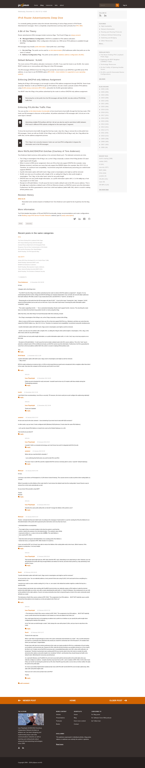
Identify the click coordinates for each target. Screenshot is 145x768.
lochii (20, 392)
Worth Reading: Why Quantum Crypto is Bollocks (31, 267)
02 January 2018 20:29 (43, 556)
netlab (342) (103, 161)
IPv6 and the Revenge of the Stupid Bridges (29, 249)
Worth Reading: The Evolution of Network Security (31, 271)
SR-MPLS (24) (104, 184)
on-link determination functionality (39, 111)
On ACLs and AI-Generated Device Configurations (112, 73)
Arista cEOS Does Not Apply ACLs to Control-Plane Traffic (33, 260)
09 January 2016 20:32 (43, 442)
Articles (58, 714)
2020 (105, 106)
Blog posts (97, 714)
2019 (105, 109)
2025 (105, 92)
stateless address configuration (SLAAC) (71, 54)
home (36, 5)
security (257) (104, 167)
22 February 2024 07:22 (43, 610)
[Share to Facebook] (84, 219)
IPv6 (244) (102, 173)
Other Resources (107, 40)
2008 (105, 141)
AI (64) (101, 164)
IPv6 (20, 223)
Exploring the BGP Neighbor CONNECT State (110, 60)
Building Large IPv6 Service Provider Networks (36, 215)
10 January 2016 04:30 (39, 451)
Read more (59, 744)
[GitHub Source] (89, 219)
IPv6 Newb (21, 355)
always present (75, 35)
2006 (104, 147)
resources (49, 5)
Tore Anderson (23, 282)
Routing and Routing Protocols (111, 32)
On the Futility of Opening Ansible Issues (112, 68)
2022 (105, 101)
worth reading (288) (106, 158)
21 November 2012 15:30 (31, 392)
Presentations (60, 718)
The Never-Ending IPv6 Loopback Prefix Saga (30, 240)
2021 (105, 103)
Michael (20, 470)
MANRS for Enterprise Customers (27, 264)
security (29, 223)
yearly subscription (67, 215)
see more (102, 79)
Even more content (80, 721)
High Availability (106, 26)
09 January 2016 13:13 (32, 417)
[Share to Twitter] (74, 219)
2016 (105, 118)
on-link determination (55, 50)
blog (42, 5)
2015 (105, 121)
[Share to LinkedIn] (79, 219)
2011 (104, 133)
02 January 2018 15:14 (32, 516)
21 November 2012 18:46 (44, 405)
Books (58, 724)
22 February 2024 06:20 (30, 572)
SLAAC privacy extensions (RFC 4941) (34, 88)
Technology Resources (108, 64)
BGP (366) (102, 170)
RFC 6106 (51, 72)
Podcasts (59, 721)
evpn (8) (102, 182)
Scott (20, 572)
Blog (75, 718)
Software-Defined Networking (111, 35)
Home (73, 700)
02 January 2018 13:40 (32, 470)
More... (101, 43)
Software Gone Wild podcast (102, 718)
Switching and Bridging (109, 38)
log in (125, 5)
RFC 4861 (79, 26)
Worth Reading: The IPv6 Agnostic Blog (28, 251)
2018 (105, 112)
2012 (105, 130)
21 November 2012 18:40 (44, 378)
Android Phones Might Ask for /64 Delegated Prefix (31, 245)
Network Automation (108, 29)
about (62, 5)
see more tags (104, 189)
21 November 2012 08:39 (37, 282)
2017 (105, 115)
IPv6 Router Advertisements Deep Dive (40, 17)
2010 (105, 136)
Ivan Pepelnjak (30, 378)
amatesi (20, 417)
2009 (105, 138)
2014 (105, 124)
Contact (76, 724)
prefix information (40, 46)
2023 (105, 98)
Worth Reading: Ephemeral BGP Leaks (28, 262)
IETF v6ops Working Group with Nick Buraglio (30, 242)
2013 (105, 127)
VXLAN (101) (103, 179)
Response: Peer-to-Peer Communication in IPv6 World (32, 247)
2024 (105, 95)
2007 (105, 144)
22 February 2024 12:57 (37, 632)
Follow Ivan (97, 721)
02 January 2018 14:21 (43, 504)
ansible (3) (102, 176)
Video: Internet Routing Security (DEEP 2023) (30, 269)
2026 (105, 89)
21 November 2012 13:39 (34, 355)
